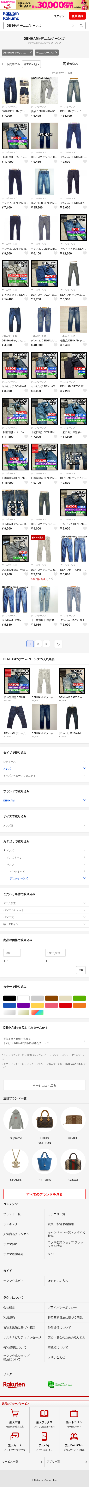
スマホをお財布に (44, 1447)
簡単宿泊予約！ (74, 1424)
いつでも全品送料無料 (44, 1424)
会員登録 (77, 16)
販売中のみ (13, 64)
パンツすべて (17, 871)
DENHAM (8, 800)
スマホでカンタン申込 (14, 1447)
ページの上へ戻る (44, 1085)
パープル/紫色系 (29, 1005)
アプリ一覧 (53, 1461)
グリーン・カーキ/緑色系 (85, 998)
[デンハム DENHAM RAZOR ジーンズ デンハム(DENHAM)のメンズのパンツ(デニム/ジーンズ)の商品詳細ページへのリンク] (15, 227)
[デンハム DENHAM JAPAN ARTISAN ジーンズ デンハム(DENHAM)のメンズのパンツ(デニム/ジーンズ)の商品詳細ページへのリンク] (44, 319)
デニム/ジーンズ (45, 52)
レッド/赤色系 (71, 1005)
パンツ (10, 864)
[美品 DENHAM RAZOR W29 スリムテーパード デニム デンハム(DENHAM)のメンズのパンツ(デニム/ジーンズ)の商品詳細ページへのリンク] (44, 90)
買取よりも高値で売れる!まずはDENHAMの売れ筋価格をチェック (26, 1040)
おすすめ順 (30, 64)
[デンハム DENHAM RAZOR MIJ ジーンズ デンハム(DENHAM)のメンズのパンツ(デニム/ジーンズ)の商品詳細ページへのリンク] (73, 136)
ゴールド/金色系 (29, 1012)
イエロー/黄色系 (43, 1005)
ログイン (59, 16)
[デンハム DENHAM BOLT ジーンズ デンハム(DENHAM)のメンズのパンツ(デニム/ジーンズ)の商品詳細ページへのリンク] (15, 182)
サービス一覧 (10, 1461)
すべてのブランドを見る (44, 1194)
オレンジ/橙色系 (85, 1005)
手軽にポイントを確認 (74, 1447)
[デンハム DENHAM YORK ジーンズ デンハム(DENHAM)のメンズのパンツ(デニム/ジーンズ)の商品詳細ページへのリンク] (73, 182)
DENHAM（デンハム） (16, 52)
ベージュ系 (71, 998)
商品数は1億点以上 (15, 1424)
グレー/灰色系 (43, 998)
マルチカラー (43, 1012)
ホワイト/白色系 (29, 998)
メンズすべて (14, 857)
